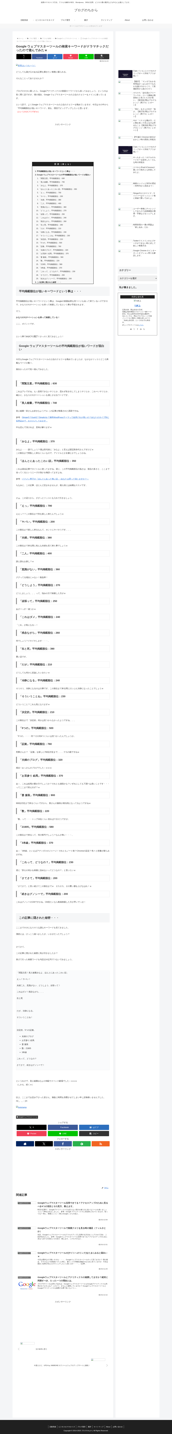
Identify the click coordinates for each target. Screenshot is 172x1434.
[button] (101, 56)
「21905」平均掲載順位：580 (50, 264)
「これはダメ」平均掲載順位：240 (52, 218)
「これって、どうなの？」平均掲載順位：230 (57, 271)
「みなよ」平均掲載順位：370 (51, 185)
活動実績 (52, 1427)
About (108, 1427)
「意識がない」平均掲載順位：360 (52, 207)
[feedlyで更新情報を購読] (82, 1143)
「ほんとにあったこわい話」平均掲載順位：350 (58, 189)
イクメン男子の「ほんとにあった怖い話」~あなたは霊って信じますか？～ (55, 479)
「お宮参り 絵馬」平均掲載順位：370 (54, 253)
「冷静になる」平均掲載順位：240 (52, 232)
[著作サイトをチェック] (25, 1143)
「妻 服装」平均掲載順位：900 (51, 257)
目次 (57, 164)
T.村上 (137, 305)
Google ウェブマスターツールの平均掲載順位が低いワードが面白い (64, 175)
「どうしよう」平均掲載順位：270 (52, 211)
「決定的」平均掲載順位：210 (51, 239)
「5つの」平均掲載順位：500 (50, 243)
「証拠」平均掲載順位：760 (50, 246)
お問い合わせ (118, 1427)
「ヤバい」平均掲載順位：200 (51, 196)
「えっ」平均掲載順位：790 (50, 193)
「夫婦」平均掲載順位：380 (50, 200)
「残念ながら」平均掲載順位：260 (52, 221)
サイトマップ (99, 1427)
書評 (89, 1427)
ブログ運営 (81, 1427)
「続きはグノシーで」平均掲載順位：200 (55, 279)
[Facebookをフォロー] (63, 1143)
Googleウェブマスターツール (28, 1117)
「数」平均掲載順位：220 (49, 261)
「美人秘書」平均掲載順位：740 (52, 182)
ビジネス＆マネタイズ (67, 1427)
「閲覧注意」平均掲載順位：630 (52, 178)
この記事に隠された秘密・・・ (49, 282)
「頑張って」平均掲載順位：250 (52, 214)
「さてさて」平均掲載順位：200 (52, 275)
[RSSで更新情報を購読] (101, 1143)
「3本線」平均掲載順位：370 (50, 268)
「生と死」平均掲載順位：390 (51, 225)
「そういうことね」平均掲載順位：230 (54, 236)
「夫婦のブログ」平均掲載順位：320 (53, 250)
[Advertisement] (63, 142)
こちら (141, 325)
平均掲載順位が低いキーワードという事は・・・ (56, 171)
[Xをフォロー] (44, 1143)
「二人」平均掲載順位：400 (50, 203)
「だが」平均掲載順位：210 (50, 228)
